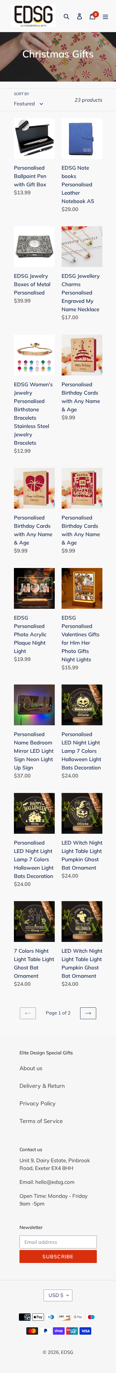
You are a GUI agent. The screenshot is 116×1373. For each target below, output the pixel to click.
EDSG (67, 1352)
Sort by (21, 93)
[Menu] (105, 16)
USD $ (56, 1295)
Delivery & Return (42, 1085)
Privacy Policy (37, 1103)
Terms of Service (41, 1121)
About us (30, 1068)
